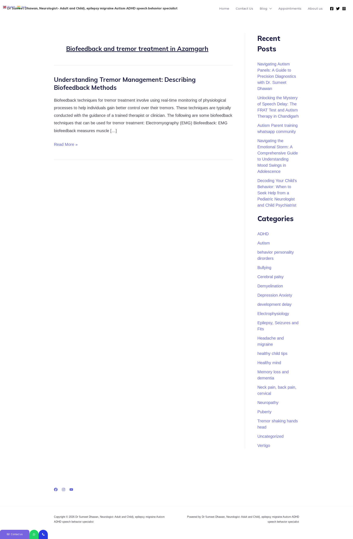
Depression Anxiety (274, 295)
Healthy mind (269, 362)
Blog (263, 8)
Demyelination (270, 286)
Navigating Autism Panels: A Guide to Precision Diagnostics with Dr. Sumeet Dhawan (276, 76)
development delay (274, 304)
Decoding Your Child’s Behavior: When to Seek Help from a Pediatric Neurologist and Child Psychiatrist (277, 192)
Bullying (264, 267)
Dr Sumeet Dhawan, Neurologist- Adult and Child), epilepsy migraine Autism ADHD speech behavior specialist (92, 8)
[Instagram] (344, 8)
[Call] (43, 534)
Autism (263, 243)
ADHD (263, 234)
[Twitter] (338, 8)
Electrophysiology (273, 313)
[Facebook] (332, 8)
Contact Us (244, 8)
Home (224, 8)
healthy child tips (272, 353)
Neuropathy (267, 402)
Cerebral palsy (270, 277)
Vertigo (263, 445)
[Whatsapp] (34, 534)
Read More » (66, 144)
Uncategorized (270, 436)
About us (315, 8)
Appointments (289, 8)
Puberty (264, 412)
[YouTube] (71, 489)
